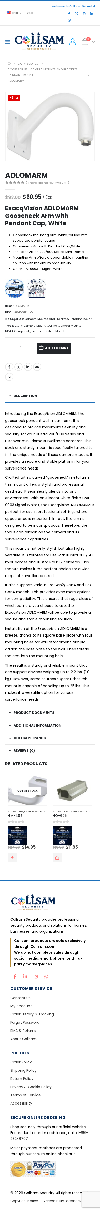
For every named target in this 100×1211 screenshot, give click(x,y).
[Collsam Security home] (50, 903)
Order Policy (21, 1062)
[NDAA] (38, 289)
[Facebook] (69, 13)
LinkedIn (28, 367)
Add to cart (57, 348)
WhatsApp (9, 377)
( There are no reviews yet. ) (47, 183)
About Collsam (23, 1038)
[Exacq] (16, 289)
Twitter (18, 367)
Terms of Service (25, 1095)
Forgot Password (24, 1022)
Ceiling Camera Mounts (64, 326)
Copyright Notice (24, 1200)
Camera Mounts (34, 811)
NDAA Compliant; (17, 331)
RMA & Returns (23, 1030)
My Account (21, 1006)
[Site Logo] (39, 42)
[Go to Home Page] (9, 63)
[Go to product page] (72, 790)
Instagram (35, 975)
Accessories (15, 811)
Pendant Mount (81, 319)
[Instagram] (84, 13)
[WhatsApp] (69, 20)
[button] (9, 41)
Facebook (9, 367)
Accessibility (21, 1103)
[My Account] (72, 41)
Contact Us (20, 997)
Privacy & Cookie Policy (31, 1086)
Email (37, 367)
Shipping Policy (23, 1070)
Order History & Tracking (32, 1014)
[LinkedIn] (91, 13)
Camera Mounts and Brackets (46, 319)
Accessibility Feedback (62, 1200)
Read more (12, 857)
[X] (76, 13)
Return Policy (21, 1078)
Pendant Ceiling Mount (48, 331)
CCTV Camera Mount (30, 326)
